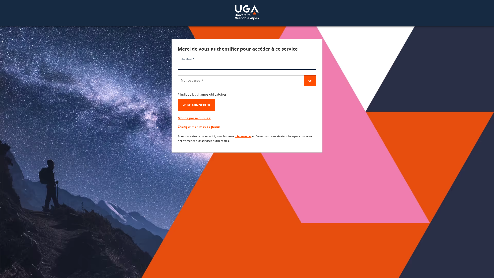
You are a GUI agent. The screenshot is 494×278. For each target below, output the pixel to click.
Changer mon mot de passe (199, 127)
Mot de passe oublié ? (194, 118)
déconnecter (243, 136)
